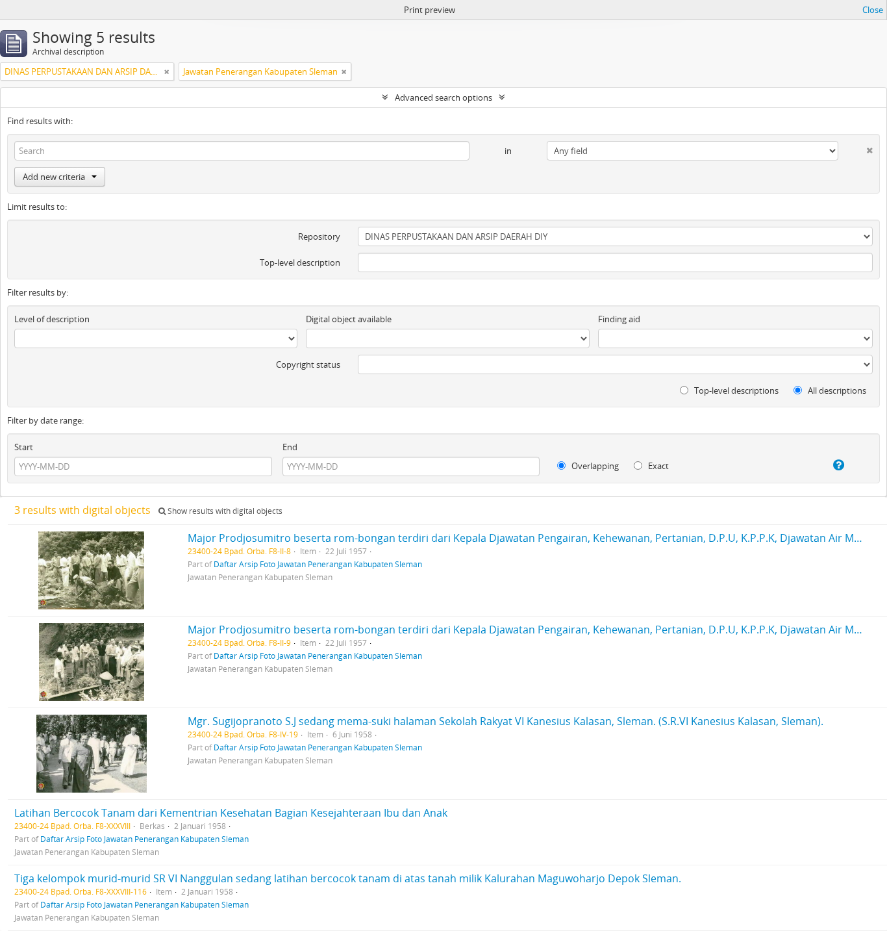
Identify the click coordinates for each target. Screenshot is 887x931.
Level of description (52, 319)
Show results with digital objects (224, 511)
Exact (657, 466)
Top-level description (300, 262)
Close (872, 10)
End (289, 447)
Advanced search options (443, 97)
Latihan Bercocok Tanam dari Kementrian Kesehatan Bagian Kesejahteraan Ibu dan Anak (230, 813)
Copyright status (308, 364)
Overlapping (594, 466)
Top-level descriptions (735, 390)
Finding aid (619, 319)
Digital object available (349, 319)
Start (23, 447)
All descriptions (836, 390)
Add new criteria (54, 177)
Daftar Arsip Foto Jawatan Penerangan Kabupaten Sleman (318, 564)
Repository (319, 236)
